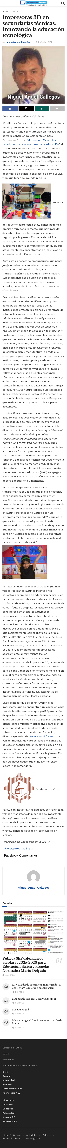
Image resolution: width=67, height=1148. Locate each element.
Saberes (7, 1084)
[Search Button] (63, 3)
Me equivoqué (20, 1009)
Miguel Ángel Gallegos (18, 42)
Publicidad (8, 1113)
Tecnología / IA (11, 1093)
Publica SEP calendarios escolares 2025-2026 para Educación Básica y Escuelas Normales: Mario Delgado (25, 965)
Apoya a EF (8, 1117)
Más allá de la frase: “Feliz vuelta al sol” (34, 998)
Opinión (14, 11)
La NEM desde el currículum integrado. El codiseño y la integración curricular (36, 986)
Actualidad (8, 1080)
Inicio (5, 1071)
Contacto (7, 1108)
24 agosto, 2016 (44, 42)
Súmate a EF (9, 1121)
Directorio (8, 1100)
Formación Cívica (12, 1088)
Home (5, 11)
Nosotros (7, 1104)
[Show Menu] (4, 3)
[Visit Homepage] (33, 3)
